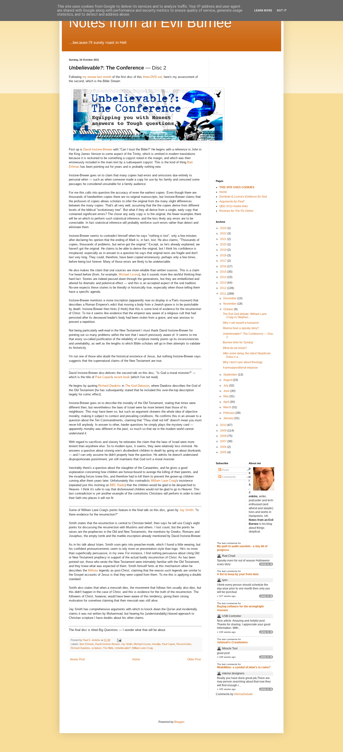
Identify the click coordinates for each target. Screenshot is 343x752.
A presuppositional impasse (240, 367)
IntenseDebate (243, 694)
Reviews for (236, 210)
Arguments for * (232, 201)
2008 (223, 436)
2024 (223, 228)
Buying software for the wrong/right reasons (240, 608)
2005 (223, 452)
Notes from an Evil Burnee (150, 22)
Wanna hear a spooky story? (241, 328)
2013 (223, 282)
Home (136, 659)
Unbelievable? (123, 648)
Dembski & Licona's (243, 196)
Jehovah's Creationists (232, 642)
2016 (223, 266)
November (230, 303)
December (230, 298)
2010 (223, 425)
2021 (223, 239)
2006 (223, 447)
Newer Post (77, 659)
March (227, 407)
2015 (223, 271)
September (230, 374)
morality (156, 644)
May (226, 396)
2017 (223, 260)
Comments (228, 477)
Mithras (93, 570)
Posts (225, 470)
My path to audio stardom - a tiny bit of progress (242, 548)
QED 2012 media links (233, 206)
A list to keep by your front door (238, 574)
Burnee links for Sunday (238, 342)
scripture (96, 648)
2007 (223, 441)
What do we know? (235, 348)
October (228, 309)
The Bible (108, 648)
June (226, 391)
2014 (223, 277)
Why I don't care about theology (242, 362)
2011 (223, 293)
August (228, 380)
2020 (223, 244)
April (226, 402)
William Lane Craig (163, 480)
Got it (282, 10)
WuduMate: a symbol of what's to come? (243, 667)
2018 (223, 255)
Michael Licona (129, 274)
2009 (223, 430)
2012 (223, 288)
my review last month (96, 77)
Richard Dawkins (109, 385)
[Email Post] (119, 640)
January (228, 418)
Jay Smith (186, 510)
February (229, 412)
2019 (223, 249)
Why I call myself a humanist (241, 322)
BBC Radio (117, 485)
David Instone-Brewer (97, 149)
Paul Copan (103, 377)
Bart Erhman (87, 644)
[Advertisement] (239, 81)
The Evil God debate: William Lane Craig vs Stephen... (245, 315)
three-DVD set (152, 77)
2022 (223, 233)
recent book (122, 377)
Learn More (263, 10)
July (226, 385)
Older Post (194, 659)
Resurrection (183, 644)
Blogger (179, 722)
